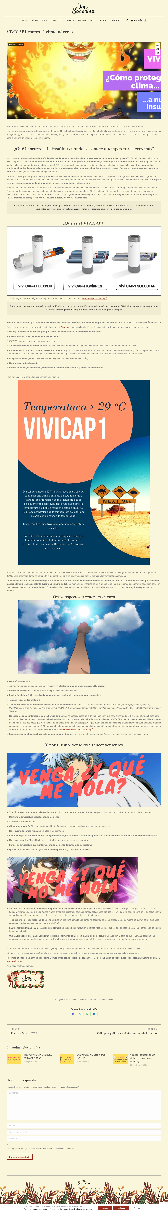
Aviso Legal (80, 1192)
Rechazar (121, 1208)
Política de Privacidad (64, 1192)
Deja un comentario (105, 1000)
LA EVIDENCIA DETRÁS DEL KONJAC (91, 1056)
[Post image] (14, 1059)
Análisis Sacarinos (16, 45)
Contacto (109, 1192)
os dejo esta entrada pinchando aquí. (76, 729)
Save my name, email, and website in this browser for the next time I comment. (40, 1149)
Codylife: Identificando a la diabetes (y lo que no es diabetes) (142, 1058)
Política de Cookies (95, 1192)
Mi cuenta (95, 1187)
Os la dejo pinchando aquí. (94, 298)
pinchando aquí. (15, 961)
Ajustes (137, 1208)
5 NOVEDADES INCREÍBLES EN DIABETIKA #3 (38, 1056)
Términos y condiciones (78, 1187)
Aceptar (105, 1208)
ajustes (89, 1209)
